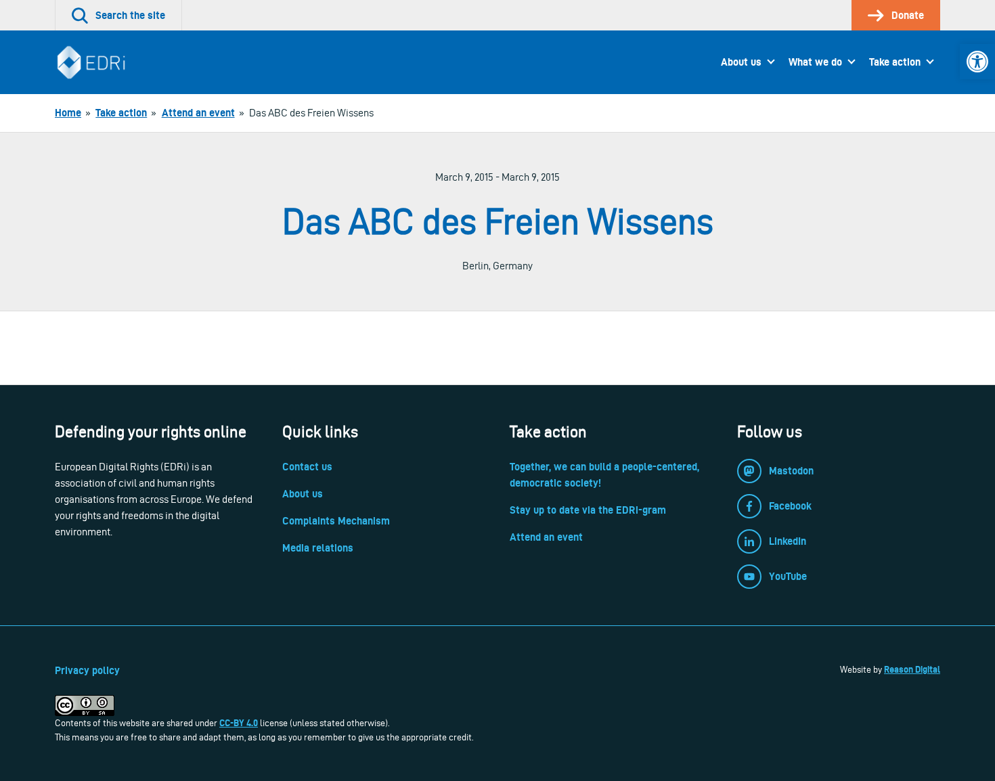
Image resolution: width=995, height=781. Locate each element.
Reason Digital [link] (912, 669)
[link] (977, 61)
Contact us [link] (307, 466)
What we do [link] (815, 62)
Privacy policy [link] (87, 670)
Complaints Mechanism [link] (336, 521)
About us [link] (741, 62)
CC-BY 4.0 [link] (238, 722)
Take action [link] (895, 62)
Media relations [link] (317, 548)
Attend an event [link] (546, 537)
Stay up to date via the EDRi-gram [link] (588, 510)
